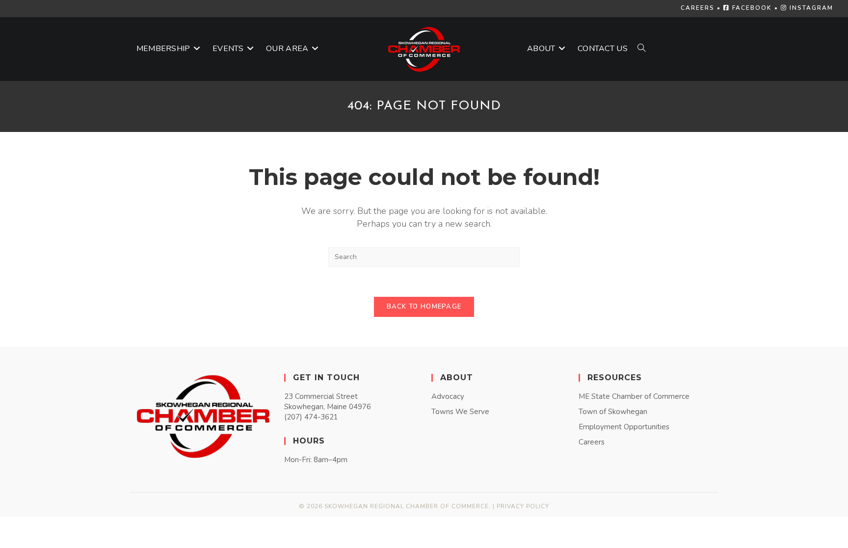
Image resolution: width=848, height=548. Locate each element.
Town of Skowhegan (613, 412)
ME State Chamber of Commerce (634, 396)
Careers (592, 442)
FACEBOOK (751, 8)
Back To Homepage (424, 306)
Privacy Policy (523, 506)
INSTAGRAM (810, 8)
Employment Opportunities (624, 427)
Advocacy (447, 396)
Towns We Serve (460, 412)
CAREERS (698, 8)
